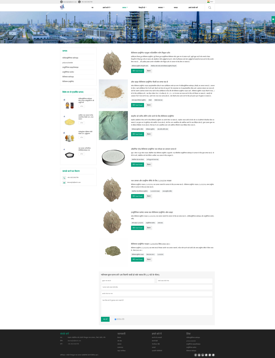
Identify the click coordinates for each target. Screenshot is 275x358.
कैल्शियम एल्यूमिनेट (68, 81)
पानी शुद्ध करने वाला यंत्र (152, 159)
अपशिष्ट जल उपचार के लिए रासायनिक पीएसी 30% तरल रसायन (85, 117)
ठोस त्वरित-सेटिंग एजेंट (163, 129)
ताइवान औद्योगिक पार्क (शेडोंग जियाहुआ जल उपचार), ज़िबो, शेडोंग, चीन (86, 337)
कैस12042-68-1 (150, 254)
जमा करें (105, 319)
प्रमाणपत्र (120, 347)
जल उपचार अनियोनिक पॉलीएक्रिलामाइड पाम (84, 149)
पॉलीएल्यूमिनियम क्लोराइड (70, 58)
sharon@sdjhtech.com (70, 2)
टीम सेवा (119, 341)
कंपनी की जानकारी (157, 337)
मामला (176, 7)
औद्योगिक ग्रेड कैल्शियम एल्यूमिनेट (139, 191)
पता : (61, 337)
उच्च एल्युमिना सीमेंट (167, 191)
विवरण (149, 71)
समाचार (160, 7)
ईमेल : (61, 340)
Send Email (137, 70)
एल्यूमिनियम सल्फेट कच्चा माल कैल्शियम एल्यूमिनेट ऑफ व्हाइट (152, 212)
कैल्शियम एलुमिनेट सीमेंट (137, 129)
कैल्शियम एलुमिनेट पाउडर (138, 254)
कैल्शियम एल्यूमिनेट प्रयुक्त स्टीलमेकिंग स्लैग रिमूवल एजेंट (150, 53)
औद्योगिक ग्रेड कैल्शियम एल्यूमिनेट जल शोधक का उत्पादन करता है (153, 149)
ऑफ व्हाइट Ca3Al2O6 (137, 223)
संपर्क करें (64, 333)
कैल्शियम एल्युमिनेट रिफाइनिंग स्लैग (140, 66)
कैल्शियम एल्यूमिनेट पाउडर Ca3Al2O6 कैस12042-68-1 (150, 244)
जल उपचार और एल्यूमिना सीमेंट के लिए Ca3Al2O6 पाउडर (151, 181)
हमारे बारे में (106, 7)
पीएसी (150, 100)
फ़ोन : (61, 344)
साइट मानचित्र (121, 351)
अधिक (81, 106)
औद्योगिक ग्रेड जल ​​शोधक (138, 159)
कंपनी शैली (155, 341)
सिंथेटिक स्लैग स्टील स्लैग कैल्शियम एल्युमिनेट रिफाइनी (163, 66)
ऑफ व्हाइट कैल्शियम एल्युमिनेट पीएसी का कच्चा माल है (149, 82)
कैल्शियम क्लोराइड (68, 77)
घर (92, 7)
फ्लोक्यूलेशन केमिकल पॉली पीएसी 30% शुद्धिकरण (85, 132)
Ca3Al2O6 (160, 254)
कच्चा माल (160, 223)
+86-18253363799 (86, 2)
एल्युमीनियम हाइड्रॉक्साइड (70, 67)
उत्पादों (153, 347)
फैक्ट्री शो (142, 7)
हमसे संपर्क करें (193, 7)
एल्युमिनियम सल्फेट (68, 72)
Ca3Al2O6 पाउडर (155, 191)
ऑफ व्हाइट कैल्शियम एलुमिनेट (139, 100)
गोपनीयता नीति (156, 344)
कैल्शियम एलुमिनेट (150, 129)
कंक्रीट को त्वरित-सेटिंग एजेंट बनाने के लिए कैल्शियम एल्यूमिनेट (152, 116)
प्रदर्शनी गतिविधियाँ (157, 351)
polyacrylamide (67, 63)
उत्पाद (124, 7)
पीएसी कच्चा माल (158, 100)
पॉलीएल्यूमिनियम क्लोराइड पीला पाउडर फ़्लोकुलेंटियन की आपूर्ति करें (86, 100)
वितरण (119, 337)
